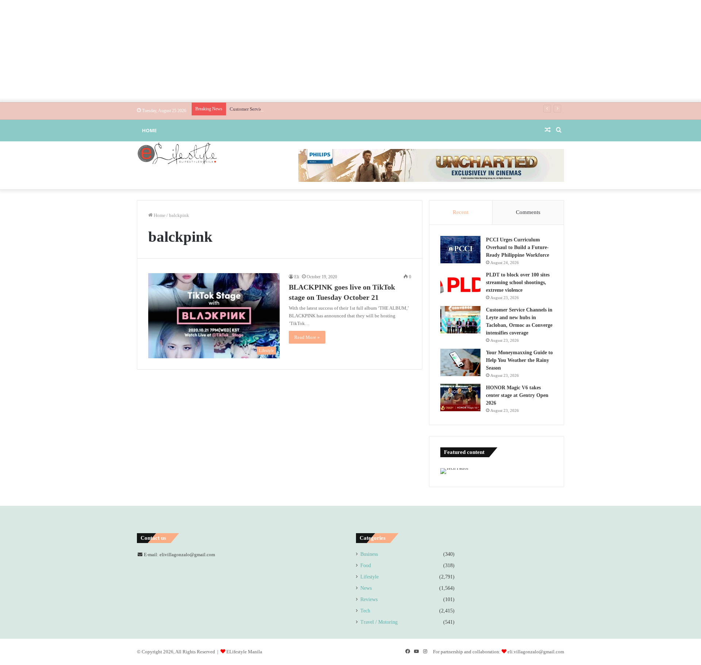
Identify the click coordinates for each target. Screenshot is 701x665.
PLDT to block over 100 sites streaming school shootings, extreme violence (517, 282)
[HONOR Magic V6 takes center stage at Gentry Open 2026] (460, 397)
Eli (296, 276)
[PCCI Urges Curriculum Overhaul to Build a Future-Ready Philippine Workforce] (460, 249)
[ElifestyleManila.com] (177, 153)
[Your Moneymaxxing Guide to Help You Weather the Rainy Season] (460, 362)
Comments (528, 212)
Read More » (307, 337)
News (366, 588)
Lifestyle (369, 577)
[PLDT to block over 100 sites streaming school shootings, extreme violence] (460, 284)
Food (365, 565)
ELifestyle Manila (244, 651)
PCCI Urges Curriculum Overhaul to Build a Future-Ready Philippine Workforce (517, 247)
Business (369, 554)
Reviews (369, 599)
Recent (460, 212)
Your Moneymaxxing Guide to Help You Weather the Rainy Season (519, 360)
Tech (365, 611)
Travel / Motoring (379, 622)
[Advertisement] (350, 51)
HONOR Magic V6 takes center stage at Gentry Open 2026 (517, 395)
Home (149, 130)
